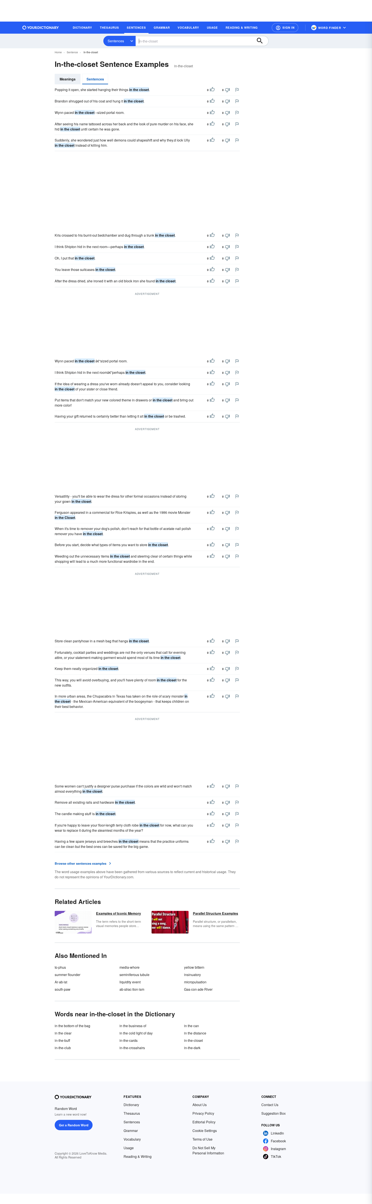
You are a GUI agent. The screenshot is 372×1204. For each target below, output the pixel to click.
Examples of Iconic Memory (118, 913)
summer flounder (67, 974)
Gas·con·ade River (198, 989)
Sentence (72, 52)
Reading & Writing (138, 1156)
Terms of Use (202, 1139)
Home (58, 52)
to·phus (60, 967)
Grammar (131, 1130)
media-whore (129, 967)
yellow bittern (194, 967)
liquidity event (130, 981)
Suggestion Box (273, 1113)
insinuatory (192, 974)
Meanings (68, 79)
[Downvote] (227, 90)
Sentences (116, 40)
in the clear (63, 1033)
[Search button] (261, 41)
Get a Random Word (73, 1125)
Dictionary (131, 1104)
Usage (129, 1147)
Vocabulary (132, 1139)
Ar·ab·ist (61, 981)
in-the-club (63, 1047)
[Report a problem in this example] (237, 89)
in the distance (195, 1033)
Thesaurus (132, 1113)
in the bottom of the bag (72, 1025)
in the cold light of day (136, 1033)
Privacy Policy (203, 1113)
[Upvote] (212, 90)
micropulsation (195, 981)
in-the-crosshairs (132, 1047)
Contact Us (269, 1104)
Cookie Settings (204, 1130)
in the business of (132, 1025)
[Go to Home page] (40, 28)
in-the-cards (128, 1040)
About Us (199, 1104)
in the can (191, 1025)
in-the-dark (192, 1047)
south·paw (62, 989)
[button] (285, 27)
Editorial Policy (203, 1121)
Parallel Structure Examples (215, 913)
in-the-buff (62, 1040)
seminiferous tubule (134, 974)
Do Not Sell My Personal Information (208, 1150)
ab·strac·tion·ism (131, 989)
